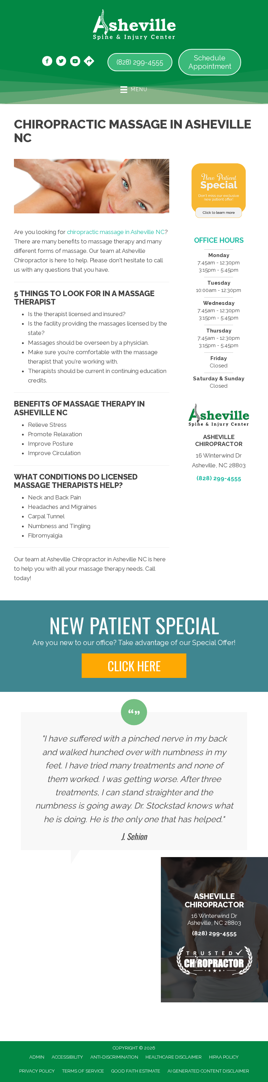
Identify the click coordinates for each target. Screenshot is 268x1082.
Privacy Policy (37, 1071)
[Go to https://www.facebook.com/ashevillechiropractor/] (47, 62)
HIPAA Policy (224, 1057)
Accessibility (67, 1057)
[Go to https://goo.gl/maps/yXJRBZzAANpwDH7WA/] (89, 62)
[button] (134, 665)
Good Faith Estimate (135, 1071)
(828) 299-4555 (218, 478)
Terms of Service (83, 1071)
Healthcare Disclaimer (174, 1057)
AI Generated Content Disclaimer (208, 1071)
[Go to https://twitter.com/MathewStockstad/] (61, 62)
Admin (36, 1057)
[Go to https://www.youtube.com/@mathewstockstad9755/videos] (75, 62)
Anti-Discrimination (114, 1057)
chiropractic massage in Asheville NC (116, 231)
